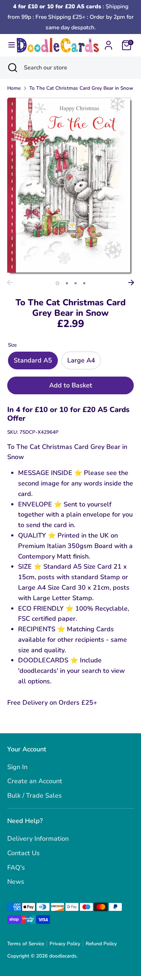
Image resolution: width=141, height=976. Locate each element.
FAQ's (16, 867)
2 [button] (67, 283)
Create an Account (34, 781)
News (15, 881)
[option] (70, 187)
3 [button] (75, 283)
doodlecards (63, 955)
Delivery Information (38, 838)
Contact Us (23, 853)
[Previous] (10, 282)
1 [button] (57, 283)
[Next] (131, 282)
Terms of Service (25, 943)
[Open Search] (11, 67)
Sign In (17, 767)
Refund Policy (101, 943)
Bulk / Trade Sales (34, 795)
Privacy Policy (65, 943)
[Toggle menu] (8, 45)
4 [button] (84, 283)
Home (14, 88)
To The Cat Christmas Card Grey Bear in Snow (81, 88)
